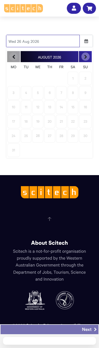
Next (87, 329)
